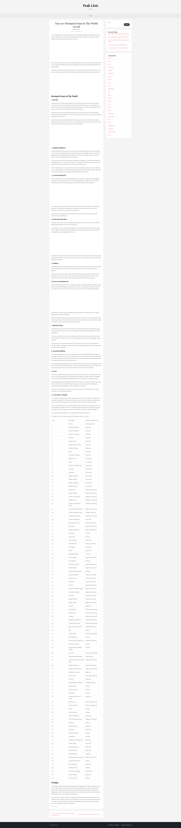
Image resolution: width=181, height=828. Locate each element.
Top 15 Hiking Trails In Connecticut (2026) (117, 44)
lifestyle (109, 98)
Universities (110, 128)
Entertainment (111, 73)
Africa (109, 61)
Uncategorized (111, 125)
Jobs (109, 91)
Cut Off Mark (110, 67)
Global (109, 79)
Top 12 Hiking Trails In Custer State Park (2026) (118, 33)
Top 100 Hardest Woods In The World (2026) (89, 814)
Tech (109, 119)
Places (109, 107)
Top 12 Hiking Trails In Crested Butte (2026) (117, 37)
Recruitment (110, 113)
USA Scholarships (112, 131)
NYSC (109, 104)
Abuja (109, 58)
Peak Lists (90, 5)
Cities (109, 64)
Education (110, 70)
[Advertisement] (76, 50)
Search (109, 22)
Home (90, 15)
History (109, 82)
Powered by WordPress (113, 825)
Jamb (109, 85)
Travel (109, 122)
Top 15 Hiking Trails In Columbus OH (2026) (118, 48)
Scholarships (111, 116)
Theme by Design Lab (126, 825)
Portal (109, 110)
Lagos (109, 95)
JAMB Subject (111, 88)
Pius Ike (80, 31)
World (56, 806)
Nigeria (109, 101)
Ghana (109, 76)
